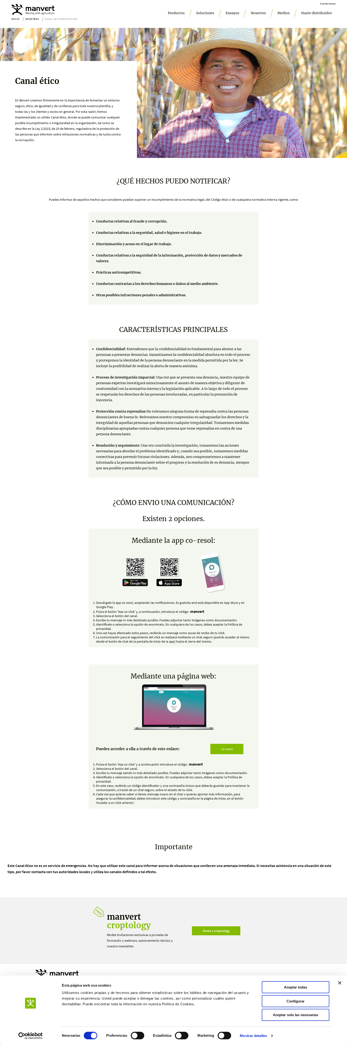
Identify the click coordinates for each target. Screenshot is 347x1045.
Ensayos (232, 13)
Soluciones (205, 13)
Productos (176, 13)
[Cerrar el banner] (339, 982)
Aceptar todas (295, 987)
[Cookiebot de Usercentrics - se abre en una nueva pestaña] (30, 1035)
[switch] (137, 1035)
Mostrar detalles (253, 1036)
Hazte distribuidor (316, 13)
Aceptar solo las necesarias (295, 1015)
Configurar (296, 1001)
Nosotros (258, 13)
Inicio (15, 19)
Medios (283, 13)
